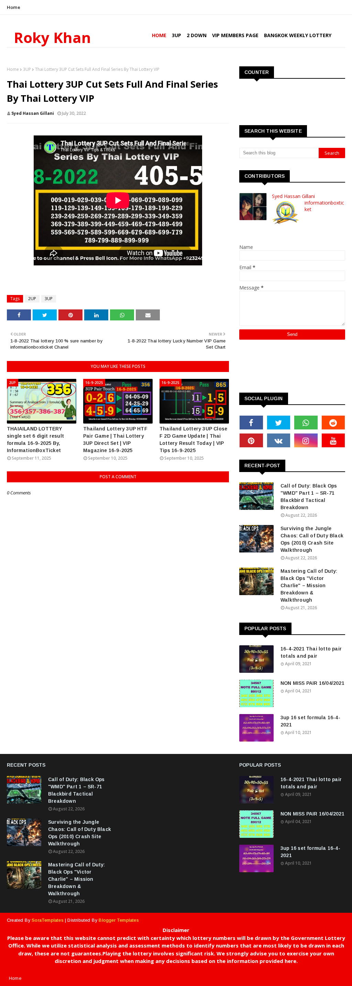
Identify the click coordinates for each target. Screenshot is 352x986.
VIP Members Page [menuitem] (235, 35)
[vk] (279, 440)
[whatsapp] (306, 422)
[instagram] (306, 440)
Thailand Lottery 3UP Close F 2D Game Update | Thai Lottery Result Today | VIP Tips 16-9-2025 (193, 439)
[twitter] (279, 422)
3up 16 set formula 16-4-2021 (310, 721)
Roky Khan (52, 37)
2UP (32, 299)
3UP (27, 69)
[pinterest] (251, 440)
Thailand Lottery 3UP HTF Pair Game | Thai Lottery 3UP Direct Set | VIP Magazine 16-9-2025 (115, 439)
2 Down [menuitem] (197, 35)
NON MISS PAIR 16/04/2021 (312, 683)
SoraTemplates (48, 920)
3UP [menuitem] (176, 35)
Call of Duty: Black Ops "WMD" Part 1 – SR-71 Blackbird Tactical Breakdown (308, 496)
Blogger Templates (119, 920)
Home (13, 7)
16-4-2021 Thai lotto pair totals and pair (311, 652)
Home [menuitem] (159, 35)
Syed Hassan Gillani (32, 113)
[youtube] (333, 440)
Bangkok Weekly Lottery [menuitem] (297, 35)
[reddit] (333, 422)
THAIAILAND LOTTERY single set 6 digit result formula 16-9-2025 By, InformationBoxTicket (35, 439)
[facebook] (251, 422)
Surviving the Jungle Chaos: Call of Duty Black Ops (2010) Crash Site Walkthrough (311, 539)
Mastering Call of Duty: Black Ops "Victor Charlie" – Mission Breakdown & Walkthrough (309, 585)
